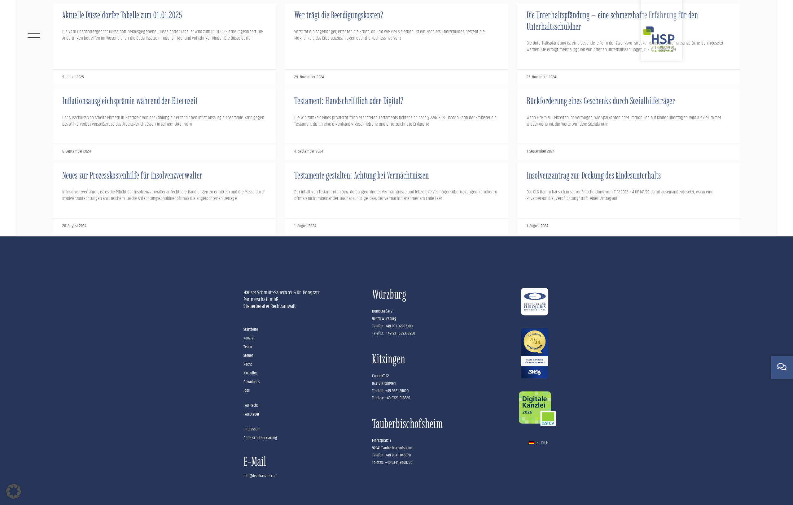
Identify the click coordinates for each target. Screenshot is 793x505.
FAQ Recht (250, 405)
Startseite (250, 329)
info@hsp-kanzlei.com (260, 476)
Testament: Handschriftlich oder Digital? (348, 100)
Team (247, 346)
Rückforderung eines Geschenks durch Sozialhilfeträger (601, 100)
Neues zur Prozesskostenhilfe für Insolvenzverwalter (132, 175)
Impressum (252, 429)
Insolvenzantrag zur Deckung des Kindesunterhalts (594, 175)
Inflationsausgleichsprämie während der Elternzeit (130, 100)
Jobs (246, 390)
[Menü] (34, 34)
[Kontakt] (781, 366)
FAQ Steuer (251, 414)
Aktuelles (250, 373)
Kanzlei (249, 338)
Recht (247, 364)
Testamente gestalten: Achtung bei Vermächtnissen (361, 175)
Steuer (248, 355)
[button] (13, 491)
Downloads (251, 381)
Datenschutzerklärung (260, 437)
